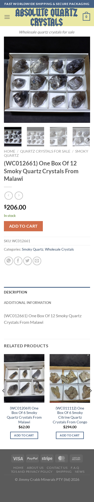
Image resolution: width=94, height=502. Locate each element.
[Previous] (12, 79)
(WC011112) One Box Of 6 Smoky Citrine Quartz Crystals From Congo (70, 415)
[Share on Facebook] (18, 261)
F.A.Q (75, 468)
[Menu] (7, 16)
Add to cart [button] (24, 435)
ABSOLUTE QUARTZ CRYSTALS (46, 17)
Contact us (57, 468)
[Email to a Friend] (37, 261)
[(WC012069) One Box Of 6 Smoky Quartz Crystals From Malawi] (24, 378)
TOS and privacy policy (32, 472)
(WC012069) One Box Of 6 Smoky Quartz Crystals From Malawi (24, 415)
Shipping (64, 472)
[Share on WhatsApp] (8, 261)
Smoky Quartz (32, 249)
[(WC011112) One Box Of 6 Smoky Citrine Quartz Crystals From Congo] (70, 378)
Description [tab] (15, 292)
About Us (35, 468)
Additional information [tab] (27, 303)
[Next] (81, 79)
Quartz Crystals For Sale (45, 151)
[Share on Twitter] (27, 261)
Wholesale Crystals (59, 249)
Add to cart (23, 226)
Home (9, 151)
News (79, 472)
